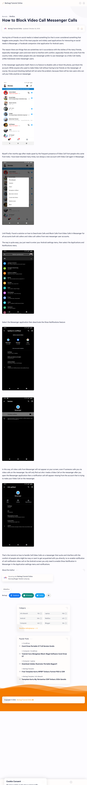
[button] (15, 595)
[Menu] (43, 782)
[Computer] (26, 651)
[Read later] (78, 28)
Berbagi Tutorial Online (13, 3)
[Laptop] (32, 661)
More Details (38, 776)
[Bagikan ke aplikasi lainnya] (48, 595)
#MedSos (6, 589)
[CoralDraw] (26, 643)
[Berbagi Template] (28, 668)
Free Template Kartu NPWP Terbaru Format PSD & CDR (43, 672)
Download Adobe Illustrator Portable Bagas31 (39, 664)
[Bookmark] (83, 3)
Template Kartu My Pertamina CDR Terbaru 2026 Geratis (44, 679)
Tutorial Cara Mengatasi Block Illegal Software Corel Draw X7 (44, 655)
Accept (19, 776)
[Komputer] (26, 661)
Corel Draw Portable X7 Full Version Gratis (38, 646)
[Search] (80, 3)
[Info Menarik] (39, 676)
